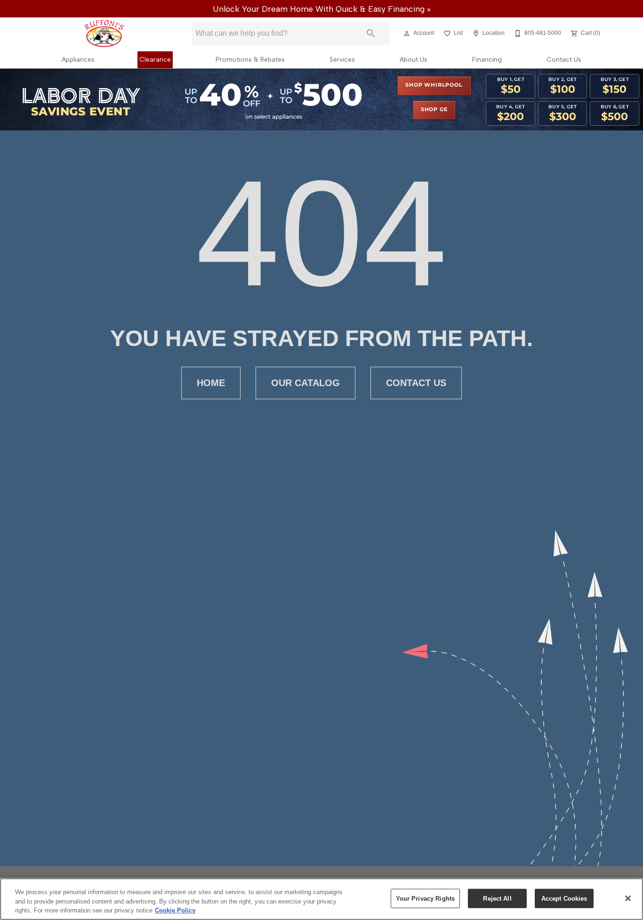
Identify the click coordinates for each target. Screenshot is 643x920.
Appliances (78, 59)
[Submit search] (371, 33)
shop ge (434, 109)
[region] (321, 899)
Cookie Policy (175, 910)
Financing (487, 59)
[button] (406, 33)
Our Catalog (305, 383)
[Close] (628, 898)
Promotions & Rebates (250, 59)
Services (342, 59)
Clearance (155, 59)
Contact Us (564, 59)
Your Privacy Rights (425, 898)
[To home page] (104, 33)
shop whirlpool (433, 85)
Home (211, 383)
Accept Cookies (564, 898)
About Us (413, 59)
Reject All (497, 898)
